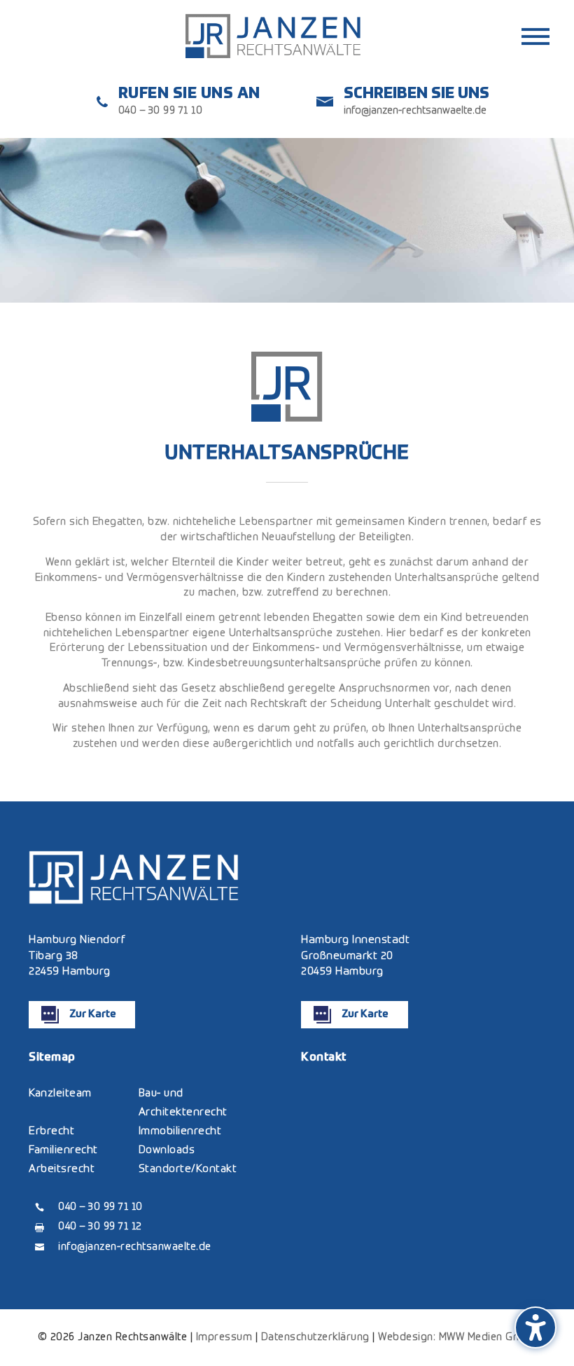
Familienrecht (63, 1150)
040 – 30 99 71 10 (160, 111)
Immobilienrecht (180, 1131)
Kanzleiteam (60, 1093)
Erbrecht (51, 1131)
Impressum (224, 1337)
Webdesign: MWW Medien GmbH (457, 1337)
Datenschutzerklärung (315, 1337)
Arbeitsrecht (61, 1169)
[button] (535, 1327)
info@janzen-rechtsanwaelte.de (415, 111)
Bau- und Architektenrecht (183, 1102)
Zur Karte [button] (92, 1014)
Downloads (167, 1150)
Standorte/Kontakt (188, 1169)
